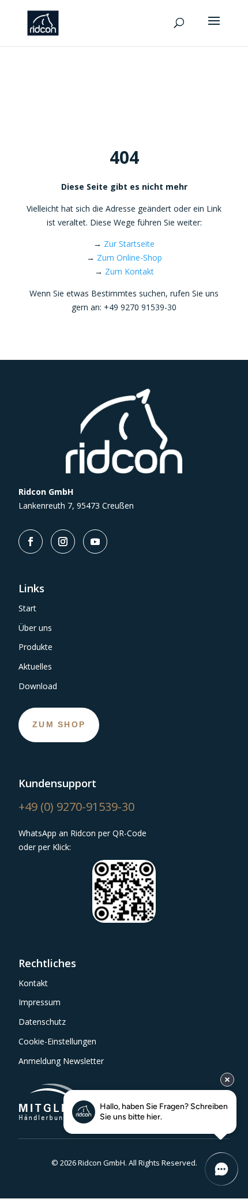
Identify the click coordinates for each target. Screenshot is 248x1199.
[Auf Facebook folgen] (30, 541)
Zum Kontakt (129, 271)
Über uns (35, 627)
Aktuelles (35, 666)
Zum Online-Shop (129, 257)
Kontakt (33, 983)
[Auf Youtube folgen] (95, 541)
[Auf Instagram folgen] (63, 541)
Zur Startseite (129, 243)
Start (27, 608)
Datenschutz (42, 1021)
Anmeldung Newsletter (61, 1060)
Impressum (39, 1002)
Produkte (35, 646)
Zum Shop (58, 724)
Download (37, 686)
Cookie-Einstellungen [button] (57, 1041)
